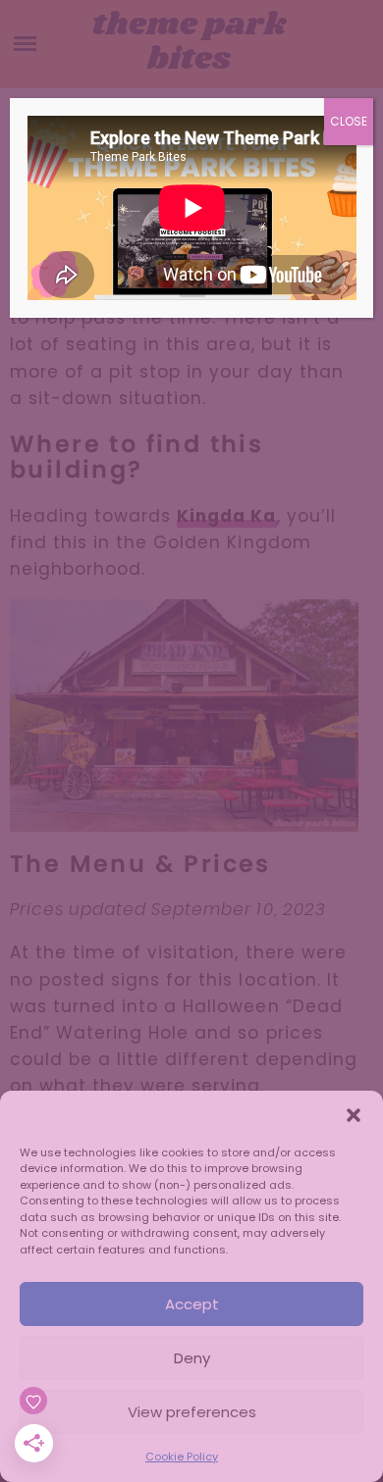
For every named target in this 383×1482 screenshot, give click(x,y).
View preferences (192, 1412)
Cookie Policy (181, 1456)
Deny (192, 1358)
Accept (192, 1304)
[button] (353, 1115)
